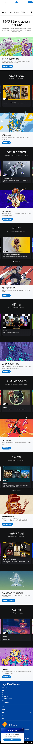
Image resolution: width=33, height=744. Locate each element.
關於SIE (3, 692)
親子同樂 (16, 12)
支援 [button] (3, 712)
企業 (3, 700)
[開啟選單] (1, 2)
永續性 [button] (3, 709)
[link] (16, 95)
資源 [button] (3, 715)
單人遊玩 (3, 12)
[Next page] (31, 12)
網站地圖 (27, 738)
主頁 (3, 687)
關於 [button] (3, 690)
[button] (7, 66)
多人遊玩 (10, 12)
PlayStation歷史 (5, 702)
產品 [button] (3, 706)
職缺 (3, 694)
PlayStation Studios (6, 696)
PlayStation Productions (7, 698)
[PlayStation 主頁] (16, 2)
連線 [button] (3, 718)
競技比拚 (23, 12)
